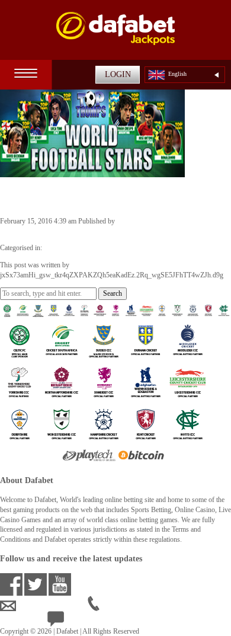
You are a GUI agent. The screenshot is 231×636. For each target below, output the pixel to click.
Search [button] (112, 293)
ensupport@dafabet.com (52, 606)
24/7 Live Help (86, 621)
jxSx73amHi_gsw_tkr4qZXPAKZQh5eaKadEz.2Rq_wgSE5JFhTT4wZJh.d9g (111, 231)
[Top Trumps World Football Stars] (92, 172)
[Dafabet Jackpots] (115, 36)
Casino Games (64, 248)
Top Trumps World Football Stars (103, 196)
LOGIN (118, 74)
